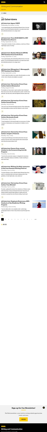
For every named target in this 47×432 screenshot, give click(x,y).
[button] (44, 2)
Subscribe (23, 419)
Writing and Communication (12, 6)
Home (2, 17)
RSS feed (5, 224)
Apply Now (3, 9)
